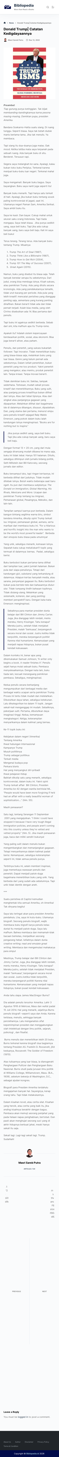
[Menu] (53, 7)
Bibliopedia (24, 5)
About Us (7, 1442)
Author (17, 1442)
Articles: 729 (29, 1169)
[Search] (48, 7)
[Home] (5, 23)
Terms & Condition (11, 1446)
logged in (23, 1416)
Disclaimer (29, 1442)
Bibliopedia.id (32, 1453)
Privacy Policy (43, 1442)
